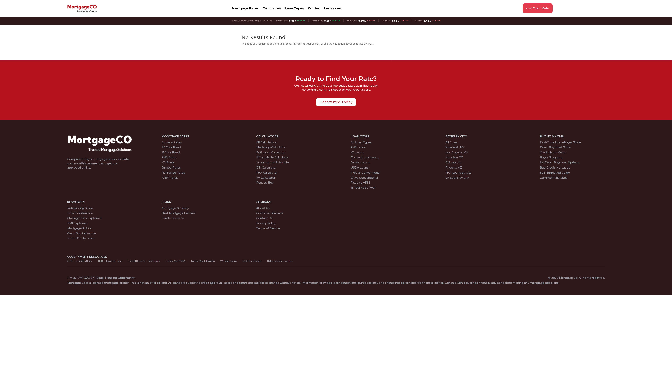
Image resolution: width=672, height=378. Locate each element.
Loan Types (294, 8)
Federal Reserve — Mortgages (144, 260)
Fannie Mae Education (203, 260)
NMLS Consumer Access (280, 260)
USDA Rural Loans (252, 260)
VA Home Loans (228, 260)
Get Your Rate (537, 8)
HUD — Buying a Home (110, 260)
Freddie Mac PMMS (176, 260)
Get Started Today (336, 102)
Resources (332, 8)
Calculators (271, 8)
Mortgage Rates (245, 8)
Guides (314, 8)
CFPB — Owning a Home (80, 260)
